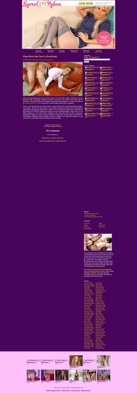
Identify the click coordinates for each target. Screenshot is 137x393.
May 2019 (98, 297)
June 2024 (87, 295)
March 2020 (99, 286)
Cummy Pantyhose (89, 215)
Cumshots (87, 223)
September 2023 (89, 303)
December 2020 (89, 343)
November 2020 (89, 345)
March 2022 (87, 322)
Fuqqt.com (98, 50)
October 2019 (100, 289)
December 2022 (89, 313)
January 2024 (88, 299)
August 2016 (99, 337)
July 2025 (87, 287)
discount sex (66, 390)
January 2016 (100, 343)
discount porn (55, 390)
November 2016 (100, 332)
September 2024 (89, 294)
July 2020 (87, 348)
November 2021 (89, 329)
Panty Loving (50, 50)
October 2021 (88, 330)
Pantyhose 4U (86, 50)
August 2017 (99, 324)
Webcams (102, 227)
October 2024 (88, 292)
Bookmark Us (94, 57)
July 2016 (98, 338)
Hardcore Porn (85, 390)
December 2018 (100, 305)
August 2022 (88, 318)
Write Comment (57, 126)
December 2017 (100, 318)
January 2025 (88, 291)
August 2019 (99, 292)
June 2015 (99, 346)
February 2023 (88, 311)
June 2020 (99, 283)
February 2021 (88, 340)
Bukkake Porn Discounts (91, 213)
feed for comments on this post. (52, 138)
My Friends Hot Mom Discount (93, 216)
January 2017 (100, 330)
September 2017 (100, 322)
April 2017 (99, 327)
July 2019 (98, 294)
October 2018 (100, 308)
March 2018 (99, 314)
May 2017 (98, 326)
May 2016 (98, 340)
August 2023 (88, 305)
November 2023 (89, 302)
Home (86, 57)
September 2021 (89, 332)
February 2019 (100, 302)
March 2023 (87, 310)
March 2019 (99, 300)
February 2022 (88, 324)
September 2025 (89, 286)
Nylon (100, 223)
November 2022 (89, 314)
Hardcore (57, 125)
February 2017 (100, 329)
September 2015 (100, 345)
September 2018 (100, 310)
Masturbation (88, 228)
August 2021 (88, 333)
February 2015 (100, 348)
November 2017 (100, 319)
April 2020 (99, 284)
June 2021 (87, 337)
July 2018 (98, 311)
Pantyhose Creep (74, 50)
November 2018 (100, 306)
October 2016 (100, 333)
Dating (86, 225)
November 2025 (89, 284)
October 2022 (88, 316)
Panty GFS (38, 50)
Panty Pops (62, 50)
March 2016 (99, 341)
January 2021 (88, 341)
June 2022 (87, 319)
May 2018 (98, 313)
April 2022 (87, 321)
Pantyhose (102, 225)
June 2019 (99, 295)
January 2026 (88, 283)
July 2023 (87, 306)
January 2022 (88, 326)
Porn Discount (75, 390)
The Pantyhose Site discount (94, 266)
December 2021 (89, 327)
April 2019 (99, 299)
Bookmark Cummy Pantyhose (46, 59)
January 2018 (100, 316)
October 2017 (100, 321)
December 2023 (89, 300)
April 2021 (87, 338)
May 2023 (87, 308)
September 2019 (100, 291)
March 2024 (87, 297)
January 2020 (100, 287)
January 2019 (100, 303)
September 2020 (89, 346)
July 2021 (87, 335)
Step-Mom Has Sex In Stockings (40, 56)
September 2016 (100, 335)
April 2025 (87, 289)
